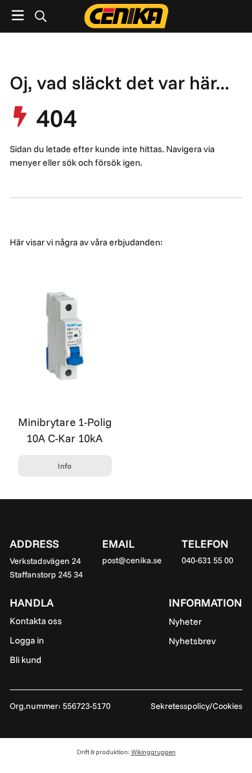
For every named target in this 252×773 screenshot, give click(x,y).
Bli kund (25, 660)
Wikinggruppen (153, 752)
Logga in (27, 640)
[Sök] (40, 16)
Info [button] (65, 466)
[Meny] (17, 15)
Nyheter (185, 621)
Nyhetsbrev (192, 641)
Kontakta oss (36, 621)
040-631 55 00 (207, 560)
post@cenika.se (132, 560)
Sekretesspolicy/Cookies (196, 705)
